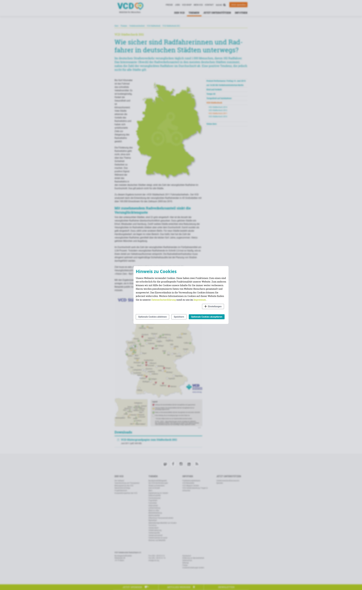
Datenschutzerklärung (163, 299)
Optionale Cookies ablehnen (152, 316)
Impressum (200, 299)
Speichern (179, 316)
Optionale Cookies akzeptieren (206, 316)
